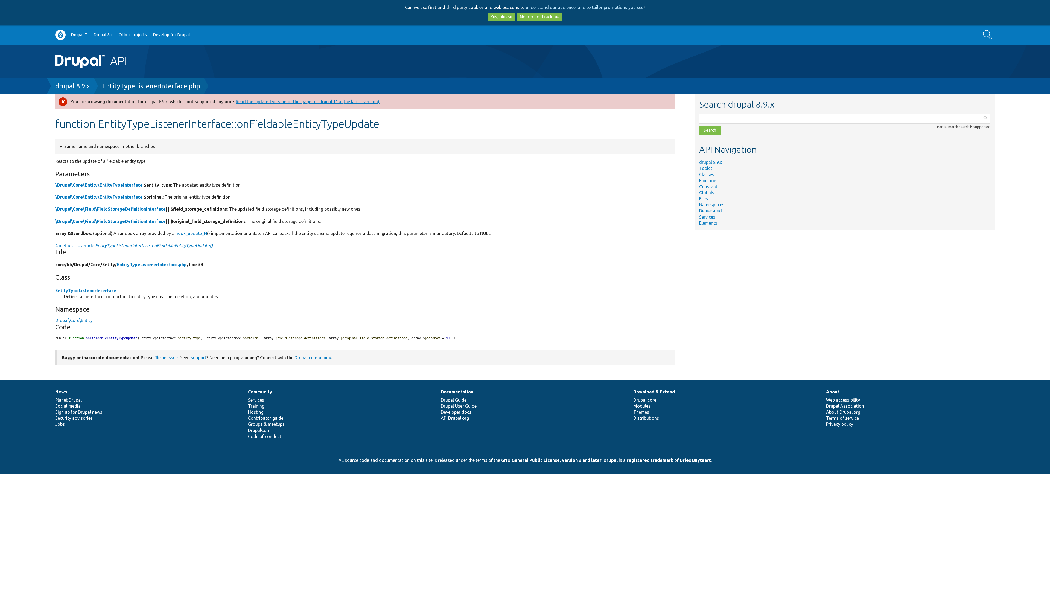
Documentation (457, 391)
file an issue (166, 357)
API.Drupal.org (455, 418)
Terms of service (842, 418)
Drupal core (644, 400)
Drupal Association (845, 406)
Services (707, 217)
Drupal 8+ (103, 34)
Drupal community (312, 357)
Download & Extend (654, 391)
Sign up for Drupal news (78, 412)
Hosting (256, 412)
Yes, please (501, 16)
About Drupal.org (843, 412)
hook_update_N (191, 233)
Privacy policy (839, 424)
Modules (642, 406)
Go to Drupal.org (60, 35)
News (61, 391)
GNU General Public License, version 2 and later (551, 460)
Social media (68, 406)
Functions (709, 180)
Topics (706, 168)
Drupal (610, 460)
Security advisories (74, 418)
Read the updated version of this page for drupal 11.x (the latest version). (308, 101)
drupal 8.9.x (72, 86)
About (832, 391)
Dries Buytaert (695, 460)
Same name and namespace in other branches (109, 146)
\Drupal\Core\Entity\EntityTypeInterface (99, 184)
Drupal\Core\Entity (73, 320)
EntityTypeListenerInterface (85, 290)
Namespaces (711, 204)
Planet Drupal (68, 400)
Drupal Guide (453, 400)
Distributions (646, 418)
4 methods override (134, 245)
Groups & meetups (266, 424)
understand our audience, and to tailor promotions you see (584, 7)
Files (703, 198)
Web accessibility (843, 400)
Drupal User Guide (459, 406)
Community (260, 391)
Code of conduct (264, 436)
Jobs (60, 424)
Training (256, 406)
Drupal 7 (79, 34)
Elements (708, 223)
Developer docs (456, 412)
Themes (641, 412)
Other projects (133, 34)
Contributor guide (265, 418)
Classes (706, 174)
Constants (709, 186)
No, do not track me (539, 16)
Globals (706, 192)
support (198, 357)
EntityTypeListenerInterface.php (151, 86)
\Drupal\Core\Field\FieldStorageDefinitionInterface (110, 209)
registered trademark (650, 460)
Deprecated (710, 210)
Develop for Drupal (171, 34)
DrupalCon (258, 430)
